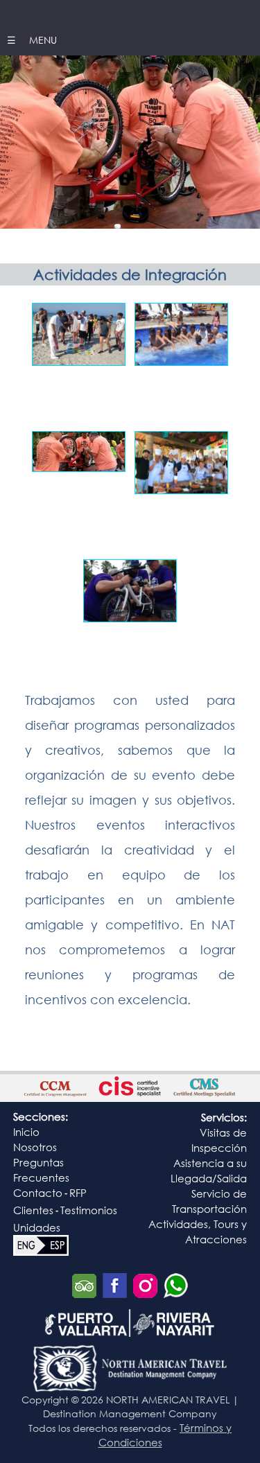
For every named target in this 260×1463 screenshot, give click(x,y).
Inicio (26, 1132)
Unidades (36, 1227)
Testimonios (88, 1210)
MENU (41, 39)
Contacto (37, 1193)
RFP (78, 1193)
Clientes (33, 1210)
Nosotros (35, 1147)
